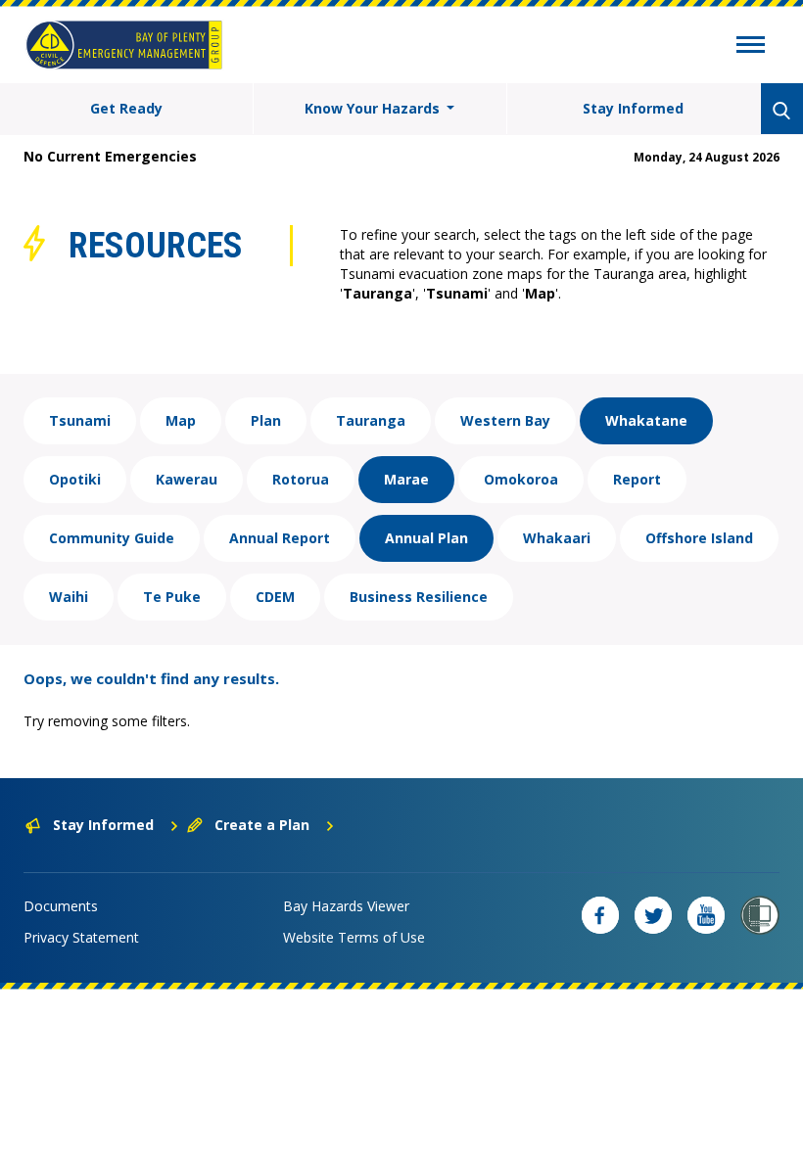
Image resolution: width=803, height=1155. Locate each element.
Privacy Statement (81, 937)
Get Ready (126, 108)
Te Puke (172, 596)
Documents (61, 906)
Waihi (68, 596)
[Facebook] (600, 915)
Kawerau (186, 479)
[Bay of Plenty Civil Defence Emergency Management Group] (124, 45)
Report (637, 479)
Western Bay (505, 420)
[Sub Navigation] (750, 47)
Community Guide (111, 538)
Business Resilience (419, 596)
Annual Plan (426, 538)
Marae (406, 479)
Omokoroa (521, 479)
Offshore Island (699, 538)
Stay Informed (633, 108)
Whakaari (556, 538)
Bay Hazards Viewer (346, 906)
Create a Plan (262, 824)
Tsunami (80, 420)
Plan (266, 420)
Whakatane (646, 420)
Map (180, 420)
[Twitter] (653, 915)
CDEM (275, 596)
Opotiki (75, 479)
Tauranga (370, 420)
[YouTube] (706, 915)
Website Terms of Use (354, 937)
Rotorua (300, 479)
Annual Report (279, 538)
